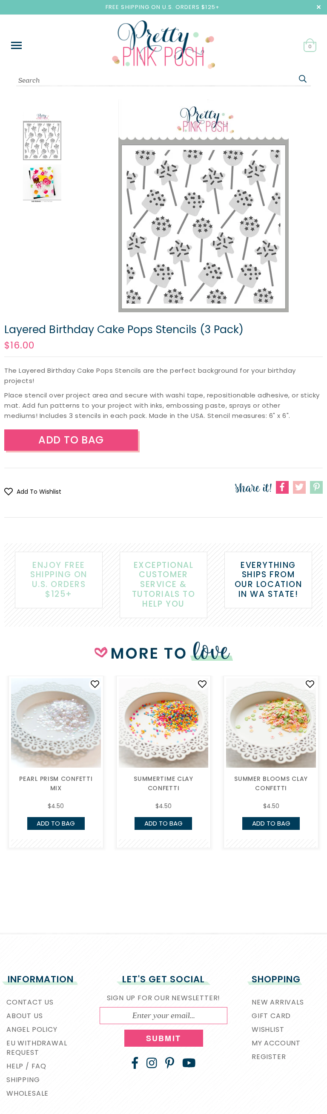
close (319, 7)
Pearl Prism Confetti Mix (55, 783)
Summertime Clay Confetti (163, 783)
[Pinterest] (169, 1063)
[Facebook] (135, 1063)
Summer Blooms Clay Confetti (271, 783)
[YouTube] (189, 1063)
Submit (163, 1038)
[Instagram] (151, 1063)
